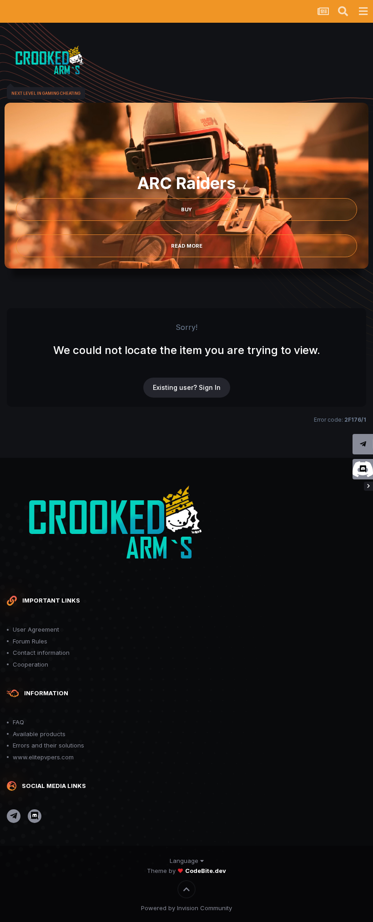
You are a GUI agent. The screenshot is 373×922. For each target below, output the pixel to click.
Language (185, 860)
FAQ (18, 722)
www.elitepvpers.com (43, 757)
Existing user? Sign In (187, 387)
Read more (186, 246)
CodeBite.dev (205, 870)
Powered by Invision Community (186, 908)
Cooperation (30, 664)
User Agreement (36, 629)
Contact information (41, 652)
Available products (39, 734)
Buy (186, 209)
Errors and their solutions (48, 745)
